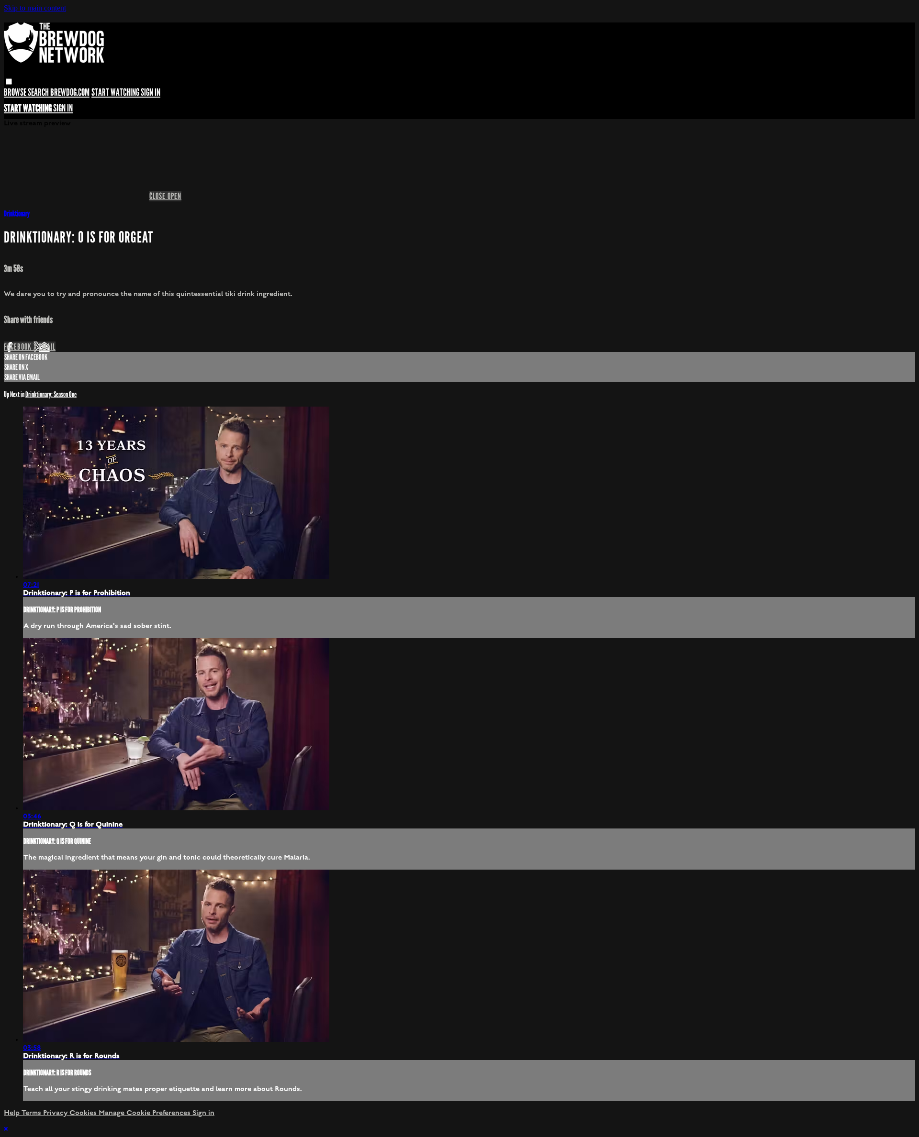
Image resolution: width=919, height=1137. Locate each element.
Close (158, 196)
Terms (32, 1112)
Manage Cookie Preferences (145, 1112)
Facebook (19, 347)
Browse (16, 93)
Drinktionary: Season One (51, 394)
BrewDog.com (70, 93)
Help (13, 1112)
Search (39, 93)
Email (47, 347)
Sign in (150, 93)
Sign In (63, 108)
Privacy (56, 1112)
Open (174, 196)
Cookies (84, 1112)
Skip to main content (35, 8)
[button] (9, 81)
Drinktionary (17, 213)
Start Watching (116, 93)
